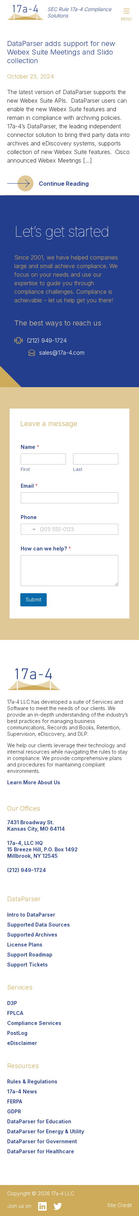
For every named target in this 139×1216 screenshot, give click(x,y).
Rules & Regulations (32, 1081)
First (25, 469)
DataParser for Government (42, 1141)
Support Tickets (27, 964)
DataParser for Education (39, 1121)
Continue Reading (64, 183)
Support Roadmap (29, 954)
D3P (12, 1003)
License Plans (24, 944)
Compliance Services (34, 1023)
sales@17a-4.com (61, 352)
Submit (33, 599)
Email (29, 486)
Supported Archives (32, 935)
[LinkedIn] (40, 1206)
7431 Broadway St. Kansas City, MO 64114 (36, 825)
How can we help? (46, 548)
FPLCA (15, 1013)
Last (77, 469)
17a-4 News (22, 1091)
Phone (29, 517)
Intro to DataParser (31, 915)
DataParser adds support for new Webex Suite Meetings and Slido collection (61, 52)
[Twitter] (55, 1206)
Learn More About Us (33, 782)
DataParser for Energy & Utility (45, 1131)
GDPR (14, 1111)
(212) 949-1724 (47, 340)
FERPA (14, 1101)
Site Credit (119, 1205)
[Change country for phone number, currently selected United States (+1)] (29, 529)
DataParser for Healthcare (40, 1151)
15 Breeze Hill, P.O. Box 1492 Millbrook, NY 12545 (42, 849)
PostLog (17, 1033)
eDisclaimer (22, 1043)
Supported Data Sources (38, 925)
